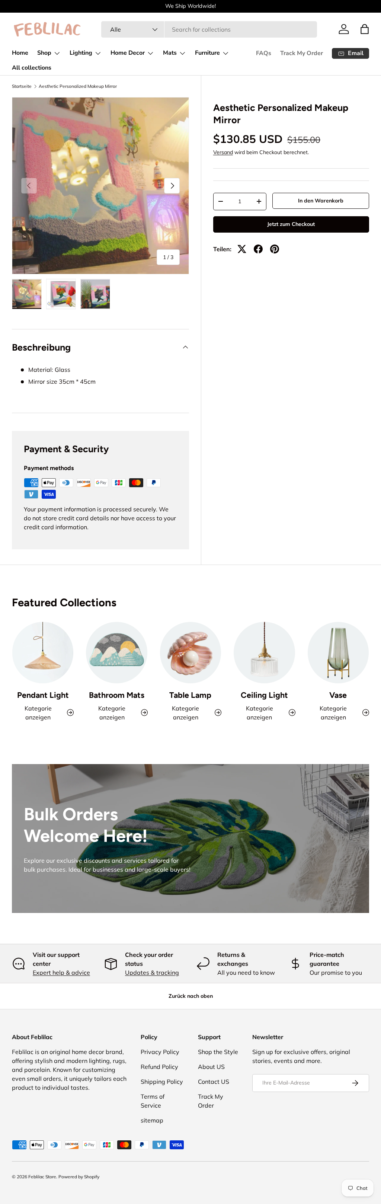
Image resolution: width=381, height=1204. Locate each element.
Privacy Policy (160, 1052)
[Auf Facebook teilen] (258, 249)
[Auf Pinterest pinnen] (274, 249)
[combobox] (209, 29)
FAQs (263, 53)
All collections (31, 68)
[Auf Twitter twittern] (242, 249)
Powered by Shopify (78, 1176)
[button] (364, 29)
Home (20, 53)
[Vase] (338, 652)
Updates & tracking (152, 972)
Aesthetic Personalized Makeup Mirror (78, 86)
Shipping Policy (162, 1081)
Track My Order (301, 53)
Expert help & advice (61, 972)
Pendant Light (43, 695)
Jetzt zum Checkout (291, 224)
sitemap (152, 1120)
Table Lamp (190, 695)
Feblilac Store (42, 1176)
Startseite (22, 86)
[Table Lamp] (190, 652)
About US (211, 1066)
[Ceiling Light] (264, 652)
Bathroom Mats (116, 695)
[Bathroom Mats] (116, 652)
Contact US (213, 1081)
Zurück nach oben (191, 996)
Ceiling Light (264, 695)
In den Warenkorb (320, 200)
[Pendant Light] (42, 652)
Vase (338, 695)
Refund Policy (159, 1066)
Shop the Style (218, 1052)
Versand (223, 152)
